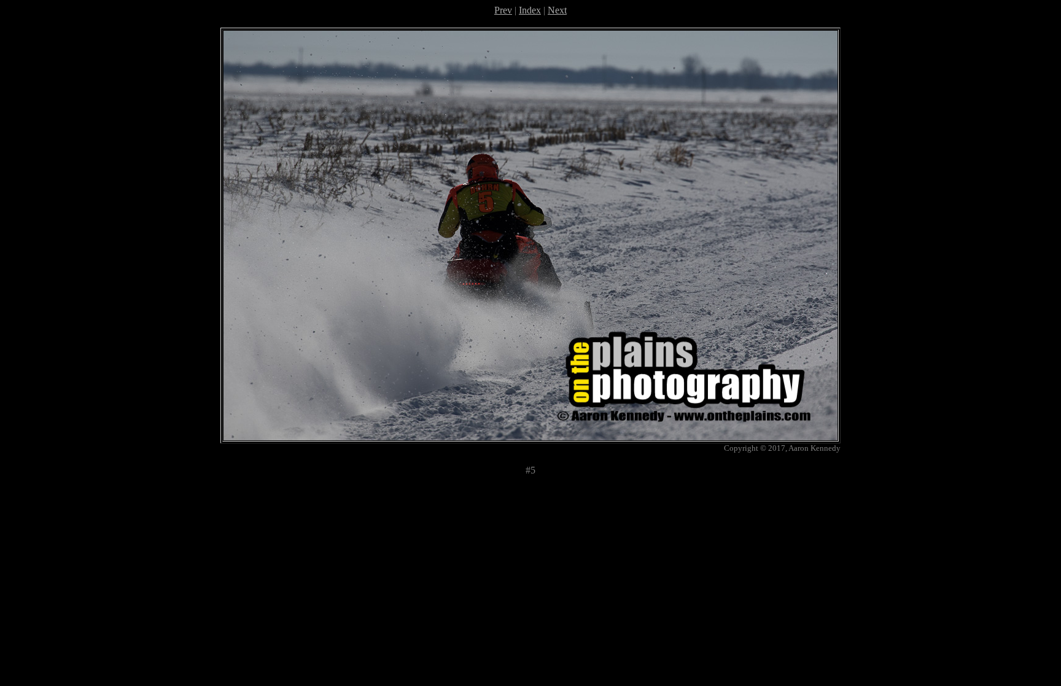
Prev (503, 10)
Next (557, 10)
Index (530, 10)
